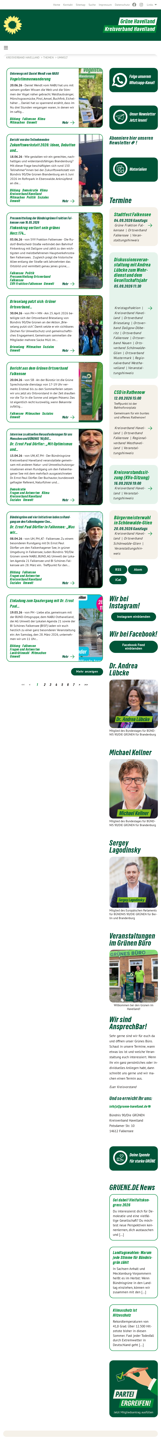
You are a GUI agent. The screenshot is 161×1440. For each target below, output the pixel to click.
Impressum (105, 4)
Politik (31, 197)
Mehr (65, 122)
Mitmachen (17, 122)
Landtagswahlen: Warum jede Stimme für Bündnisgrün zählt (132, 1257)
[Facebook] (134, 4)
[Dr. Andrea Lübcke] (133, 704)
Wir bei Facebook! (133, 634)
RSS (118, 569)
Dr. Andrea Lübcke (123, 669)
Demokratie (30, 190)
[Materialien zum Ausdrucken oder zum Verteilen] (133, 170)
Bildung (15, 119)
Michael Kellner (130, 752)
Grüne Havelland (137, 21)
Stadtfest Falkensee (132, 214)
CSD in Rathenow (129, 392)
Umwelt (62, 57)
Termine (120, 200)
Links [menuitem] (150, 4)
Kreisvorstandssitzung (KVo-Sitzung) (131, 474)
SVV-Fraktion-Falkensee (26, 284)
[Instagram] (141, 4)
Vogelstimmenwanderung (30, 79)
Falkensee (29, 119)
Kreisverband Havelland (23, 57)
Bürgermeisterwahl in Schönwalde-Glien (133, 520)
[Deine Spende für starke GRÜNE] (133, 1158)
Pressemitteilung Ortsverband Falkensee (30, 278)
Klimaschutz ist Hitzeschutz (125, 1313)
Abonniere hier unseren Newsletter (131, 140)
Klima (41, 119)
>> (86, 685)
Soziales (43, 197)
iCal (118, 579)
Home (56, 4)
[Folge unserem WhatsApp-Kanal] (133, 80)
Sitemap (80, 4)
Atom (138, 569)
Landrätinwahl (19, 653)
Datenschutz (122, 4)
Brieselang (17, 347)
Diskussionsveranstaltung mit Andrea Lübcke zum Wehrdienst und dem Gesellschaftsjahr (132, 270)
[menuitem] (56, 4)
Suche (92, 4)
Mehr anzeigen (87, 671)
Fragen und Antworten (25, 493)
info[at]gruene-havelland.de (128, 1106)
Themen (48, 57)
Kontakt (68, 4)
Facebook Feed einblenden (133, 647)
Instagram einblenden (133, 616)
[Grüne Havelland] (12, 25)
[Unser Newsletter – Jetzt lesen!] (133, 118)
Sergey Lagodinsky (125, 846)
